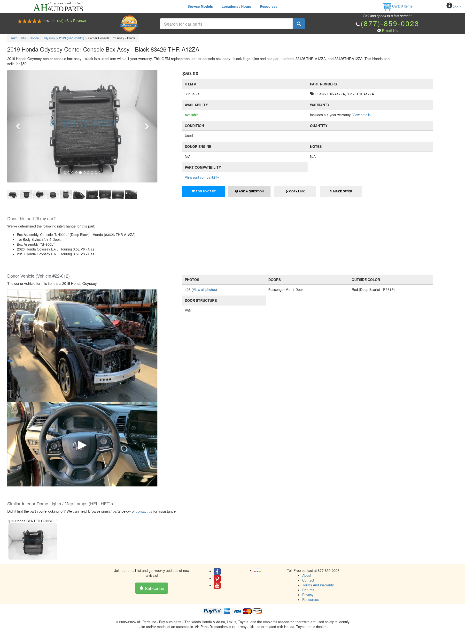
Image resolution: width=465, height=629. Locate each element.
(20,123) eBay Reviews (68, 20)
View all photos (204, 289)
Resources (269, 6)
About (456, 6)
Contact (308, 580)
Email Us (390, 30)
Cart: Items (402, 5)
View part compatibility (202, 177)
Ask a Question (251, 191)
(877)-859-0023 (390, 23)
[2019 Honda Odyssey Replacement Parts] (82, 345)
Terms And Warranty (318, 585)
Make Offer (342, 191)
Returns (308, 589)
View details (361, 114)
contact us (144, 511)
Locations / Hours (236, 6)
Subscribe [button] (154, 588)
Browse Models (200, 6)
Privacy (307, 594)
